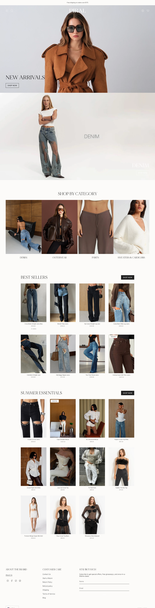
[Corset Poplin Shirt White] (33, 466)
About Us (9, 575)
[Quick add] (43, 319)
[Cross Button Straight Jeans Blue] (33, 302)
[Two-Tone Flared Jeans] (92, 354)
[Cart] (148, 10)
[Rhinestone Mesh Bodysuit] (92, 515)
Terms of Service (49, 594)
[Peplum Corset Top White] (121, 418)
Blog (44, 598)
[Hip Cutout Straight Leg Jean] (92, 302)
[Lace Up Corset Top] (63, 466)
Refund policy (48, 586)
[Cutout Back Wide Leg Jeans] (121, 302)
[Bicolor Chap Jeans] (63, 302)
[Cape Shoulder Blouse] (63, 418)
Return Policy (47, 582)
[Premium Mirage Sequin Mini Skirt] (33, 515)
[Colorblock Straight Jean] (33, 354)
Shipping (46, 590)
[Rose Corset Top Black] (63, 515)
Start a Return (48, 578)
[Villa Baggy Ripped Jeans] (63, 354)
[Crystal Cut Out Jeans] (33, 418)
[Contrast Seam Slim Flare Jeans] (121, 354)
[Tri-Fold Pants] (92, 466)
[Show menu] (7, 10)
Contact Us (47, 574)
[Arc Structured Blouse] (92, 418)
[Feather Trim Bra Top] (121, 466)
